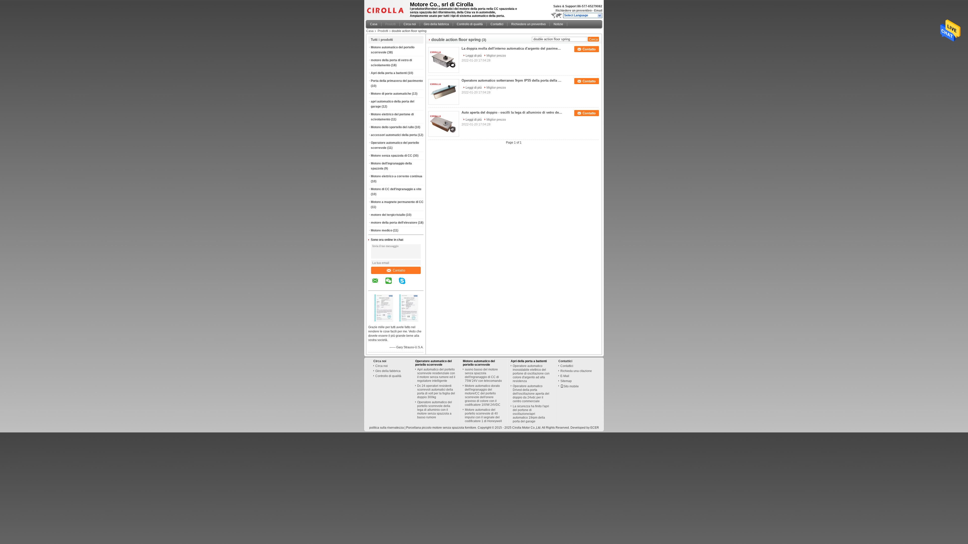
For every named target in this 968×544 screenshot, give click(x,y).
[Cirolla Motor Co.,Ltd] (600, 15)
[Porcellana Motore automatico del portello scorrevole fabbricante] (386, 9)
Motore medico (381, 230)
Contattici (497, 24)
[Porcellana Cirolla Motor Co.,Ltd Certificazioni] (383, 320)
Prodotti (390, 24)
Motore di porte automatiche (391, 93)
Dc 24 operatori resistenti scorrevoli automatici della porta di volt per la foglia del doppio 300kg (436, 391)
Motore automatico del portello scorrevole (479, 362)
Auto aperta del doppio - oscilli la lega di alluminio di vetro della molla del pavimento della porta (512, 112)
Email (598, 10)
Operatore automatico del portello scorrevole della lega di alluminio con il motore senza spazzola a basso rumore (434, 409)
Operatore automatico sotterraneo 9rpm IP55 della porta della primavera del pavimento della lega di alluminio (512, 80)
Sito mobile (571, 386)
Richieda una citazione (576, 371)
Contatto (399, 270)
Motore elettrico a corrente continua (396, 176)
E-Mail (564, 376)
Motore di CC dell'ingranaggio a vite (396, 189)
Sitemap (566, 381)
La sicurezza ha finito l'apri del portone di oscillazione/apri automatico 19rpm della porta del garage (531, 413)
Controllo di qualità (470, 24)
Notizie (558, 24)
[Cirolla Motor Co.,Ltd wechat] (391, 284)
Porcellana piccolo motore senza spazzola (435, 427)
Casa (373, 24)
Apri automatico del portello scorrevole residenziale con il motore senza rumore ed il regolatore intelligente (436, 375)
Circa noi (410, 24)
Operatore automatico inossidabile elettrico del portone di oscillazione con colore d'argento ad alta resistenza (531, 373)
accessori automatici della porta (394, 135)
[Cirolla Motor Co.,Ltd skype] (405, 284)
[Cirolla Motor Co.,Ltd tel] (415, 286)
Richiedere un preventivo (574, 10)
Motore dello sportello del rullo (392, 127)
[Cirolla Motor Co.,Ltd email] (378, 284)
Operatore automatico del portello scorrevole (433, 362)
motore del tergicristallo (388, 215)
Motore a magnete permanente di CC (397, 202)
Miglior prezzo (496, 55)
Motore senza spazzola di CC (391, 155)
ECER (594, 427)
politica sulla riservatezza (386, 427)
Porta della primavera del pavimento (397, 81)
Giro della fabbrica (436, 24)
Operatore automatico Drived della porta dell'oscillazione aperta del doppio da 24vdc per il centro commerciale (531, 393)
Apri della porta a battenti (389, 73)
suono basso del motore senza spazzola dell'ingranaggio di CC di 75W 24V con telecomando (483, 375)
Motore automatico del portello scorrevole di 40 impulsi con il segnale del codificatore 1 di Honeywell (483, 415)
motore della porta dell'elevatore (394, 222)
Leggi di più (474, 55)
